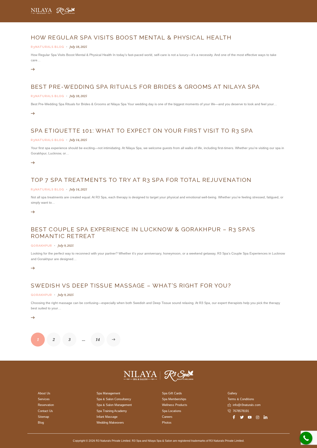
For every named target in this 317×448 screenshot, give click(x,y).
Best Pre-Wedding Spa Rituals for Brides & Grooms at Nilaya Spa (145, 86)
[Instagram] (257, 417)
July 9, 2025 (66, 245)
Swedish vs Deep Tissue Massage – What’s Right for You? (131, 285)
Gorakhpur (41, 245)
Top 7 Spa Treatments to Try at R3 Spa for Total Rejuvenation (141, 180)
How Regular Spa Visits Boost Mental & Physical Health (131, 37)
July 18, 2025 (78, 47)
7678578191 (241, 411)
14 (100, 337)
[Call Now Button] (306, 438)
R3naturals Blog (47, 47)
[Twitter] (241, 417)
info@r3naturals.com (247, 405)
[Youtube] (249, 417)
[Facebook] (233, 417)
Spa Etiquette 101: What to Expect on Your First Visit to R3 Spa (142, 130)
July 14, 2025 (78, 140)
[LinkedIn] (265, 417)
